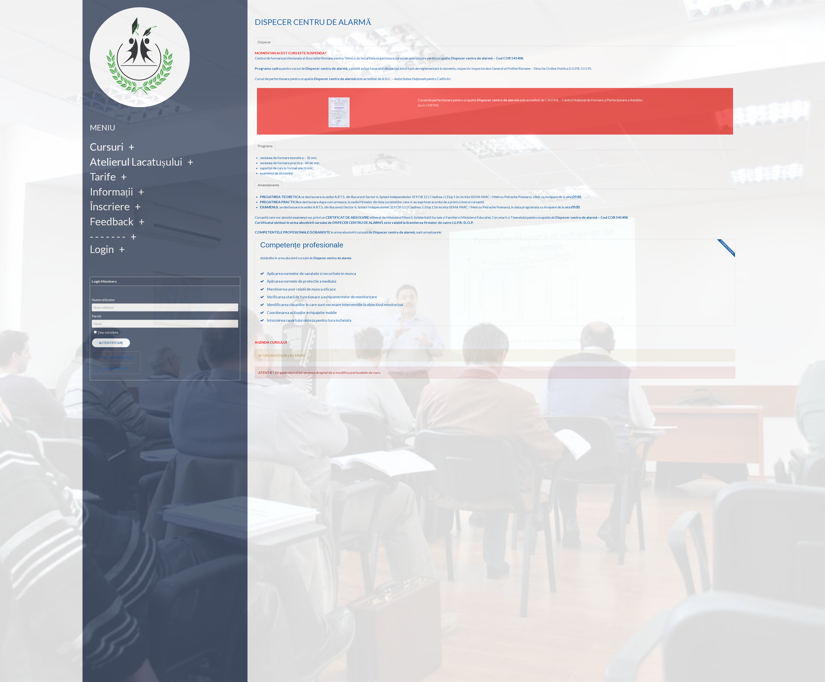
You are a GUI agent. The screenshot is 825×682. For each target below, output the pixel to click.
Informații (111, 191)
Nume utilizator (103, 300)
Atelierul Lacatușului (136, 162)
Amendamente (268, 185)
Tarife (103, 176)
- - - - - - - (107, 236)
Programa (265, 146)
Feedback (112, 221)
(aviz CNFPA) (428, 105)
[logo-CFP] (140, 56)
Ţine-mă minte (107, 332)
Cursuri (107, 147)
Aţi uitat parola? (115, 368)
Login (102, 249)
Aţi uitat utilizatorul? (119, 357)
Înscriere (110, 206)
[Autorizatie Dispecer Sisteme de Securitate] (339, 112)
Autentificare (111, 343)
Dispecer (264, 42)
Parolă (96, 316)
